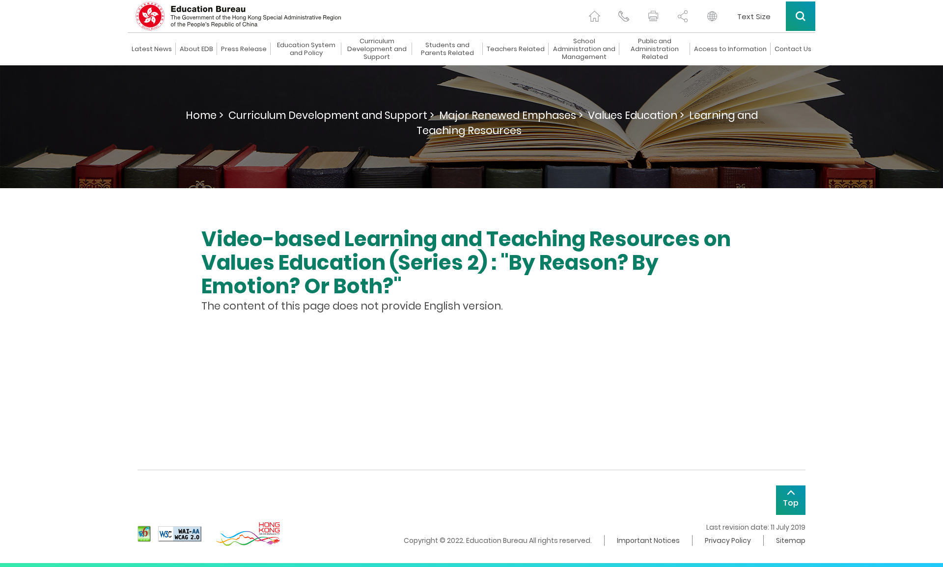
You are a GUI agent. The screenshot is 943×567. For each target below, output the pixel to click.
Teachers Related (516, 49)
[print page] (653, 16)
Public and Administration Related (655, 49)
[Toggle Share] (682, 16)
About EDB (196, 49)
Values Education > (636, 115)
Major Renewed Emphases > (511, 115)
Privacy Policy (728, 540)
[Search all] (800, 16)
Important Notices (648, 540)
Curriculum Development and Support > (331, 115)
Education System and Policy (306, 49)
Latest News (152, 49)
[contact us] (623, 16)
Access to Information (730, 49)
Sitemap (790, 540)
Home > (204, 115)
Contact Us (793, 49)
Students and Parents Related (447, 49)
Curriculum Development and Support (377, 49)
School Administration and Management (584, 49)
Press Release (244, 49)
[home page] (594, 16)
